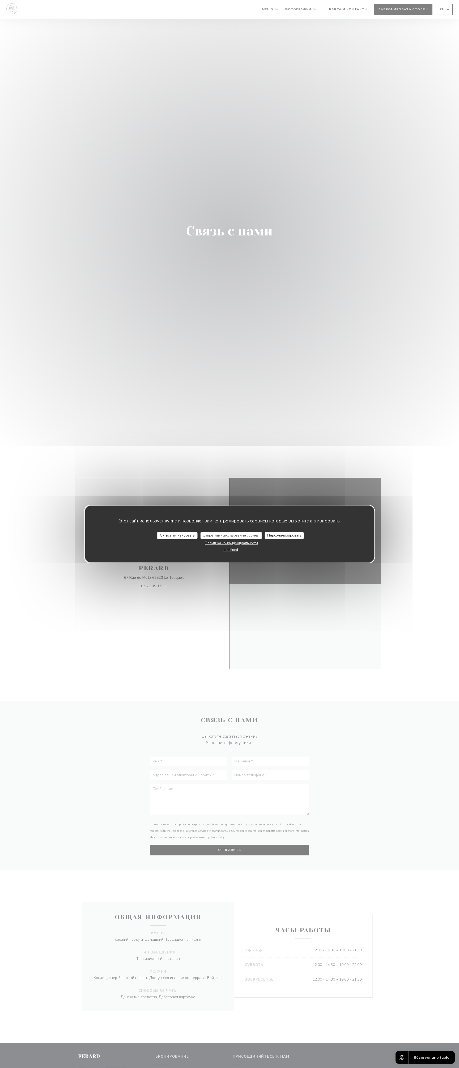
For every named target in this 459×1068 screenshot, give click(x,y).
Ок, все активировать (177, 535)
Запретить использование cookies (231, 535)
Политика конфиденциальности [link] (231, 543)
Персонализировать (284, 535)
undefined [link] (230, 549)
